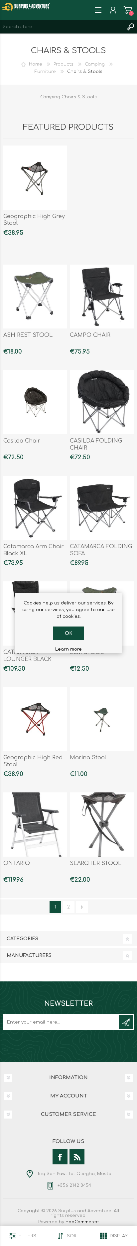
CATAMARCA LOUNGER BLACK (27, 655)
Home (35, 64)
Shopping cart (127, 10)
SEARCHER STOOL (95, 863)
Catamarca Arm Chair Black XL (33, 550)
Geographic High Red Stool (33, 761)
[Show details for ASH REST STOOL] (35, 297)
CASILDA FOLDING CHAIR (96, 444)
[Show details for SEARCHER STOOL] (102, 824)
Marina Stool (88, 758)
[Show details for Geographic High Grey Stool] (35, 178)
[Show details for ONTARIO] (35, 824)
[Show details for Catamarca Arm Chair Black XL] (35, 508)
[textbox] (62, 26)
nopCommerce (82, 1222)
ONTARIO (16, 863)
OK (68, 633)
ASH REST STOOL (28, 335)
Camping (95, 64)
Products (63, 64)
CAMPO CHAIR (90, 335)
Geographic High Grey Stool (34, 219)
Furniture (45, 71)
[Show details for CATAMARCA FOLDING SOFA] (102, 508)
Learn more (68, 649)
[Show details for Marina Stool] (102, 719)
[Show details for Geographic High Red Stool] (35, 719)
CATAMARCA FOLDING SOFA (101, 550)
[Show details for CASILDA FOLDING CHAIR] (102, 402)
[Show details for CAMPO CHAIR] (102, 297)
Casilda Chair (21, 441)
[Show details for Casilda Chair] (35, 402)
